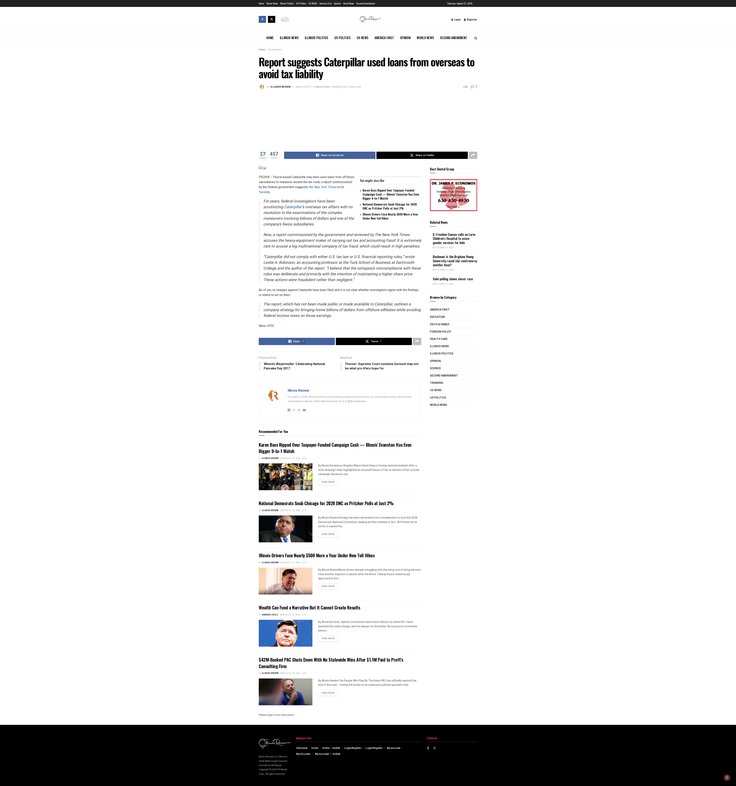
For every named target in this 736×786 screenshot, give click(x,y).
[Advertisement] (368, 119)
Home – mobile (331, 748)
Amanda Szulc (270, 614)
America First (326, 3)
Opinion (337, 3)
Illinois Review (280, 87)
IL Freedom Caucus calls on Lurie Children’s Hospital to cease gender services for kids (454, 238)
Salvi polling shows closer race (453, 278)
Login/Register (352, 748)
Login (457, 19)
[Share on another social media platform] (473, 155)
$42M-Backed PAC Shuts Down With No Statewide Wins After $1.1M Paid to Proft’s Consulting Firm (331, 662)
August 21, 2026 (291, 458)
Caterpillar (293, 207)
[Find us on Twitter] (271, 19)
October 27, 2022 (444, 247)
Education (437, 317)
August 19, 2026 (291, 562)
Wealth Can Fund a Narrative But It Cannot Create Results (309, 607)
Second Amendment (365, 3)
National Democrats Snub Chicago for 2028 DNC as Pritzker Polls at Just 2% (390, 206)
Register (471, 19)
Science (435, 368)
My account (393, 748)
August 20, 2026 (291, 510)
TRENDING (436, 383)
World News (348, 3)
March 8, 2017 (303, 87)
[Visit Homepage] (370, 19)
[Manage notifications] (727, 777)
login (270, 715)
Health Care (439, 339)
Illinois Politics (287, 3)
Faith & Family (439, 324)
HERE (270, 326)
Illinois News (272, 3)
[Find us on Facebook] (262, 19)
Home (261, 3)
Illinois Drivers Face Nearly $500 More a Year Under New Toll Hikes (390, 216)
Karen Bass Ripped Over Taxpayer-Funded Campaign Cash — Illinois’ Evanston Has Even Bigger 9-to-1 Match (391, 194)
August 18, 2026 (291, 673)
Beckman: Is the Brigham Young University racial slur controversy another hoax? (455, 260)
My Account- (303, 754)
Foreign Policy (440, 332)
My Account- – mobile (327, 754)
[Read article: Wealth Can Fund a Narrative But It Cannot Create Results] (285, 633)
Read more (330, 482)
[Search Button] (475, 38)
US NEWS (313, 3)
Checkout (301, 748)
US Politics (301, 3)
